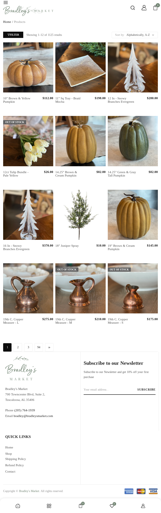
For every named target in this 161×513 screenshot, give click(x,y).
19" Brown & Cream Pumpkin (121, 247)
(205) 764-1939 (24, 410)
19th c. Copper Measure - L (13, 321)
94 (38, 347)
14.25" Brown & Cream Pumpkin (66, 173)
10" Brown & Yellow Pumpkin (16, 100)
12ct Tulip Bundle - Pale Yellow (16, 173)
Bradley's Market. (29, 491)
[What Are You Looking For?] (129, 8)
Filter (14, 34)
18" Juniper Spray (67, 245)
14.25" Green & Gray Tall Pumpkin (122, 173)
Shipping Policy (15, 459)
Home (7, 21)
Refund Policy (14, 465)
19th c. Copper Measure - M (65, 321)
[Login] (141, 8)
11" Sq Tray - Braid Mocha (67, 100)
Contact (10, 471)
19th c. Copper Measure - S (118, 321)
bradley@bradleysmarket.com (33, 416)
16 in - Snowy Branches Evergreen (16, 247)
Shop (8, 453)
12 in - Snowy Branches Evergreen (121, 100)
